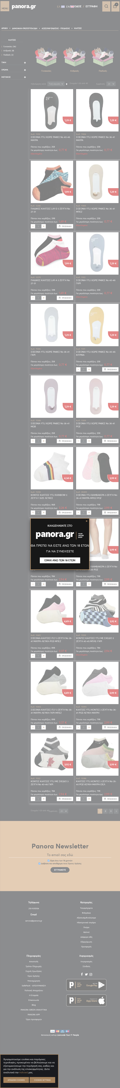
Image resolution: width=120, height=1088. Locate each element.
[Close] (86, 521)
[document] (29, 1079)
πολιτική (23, 1072)
